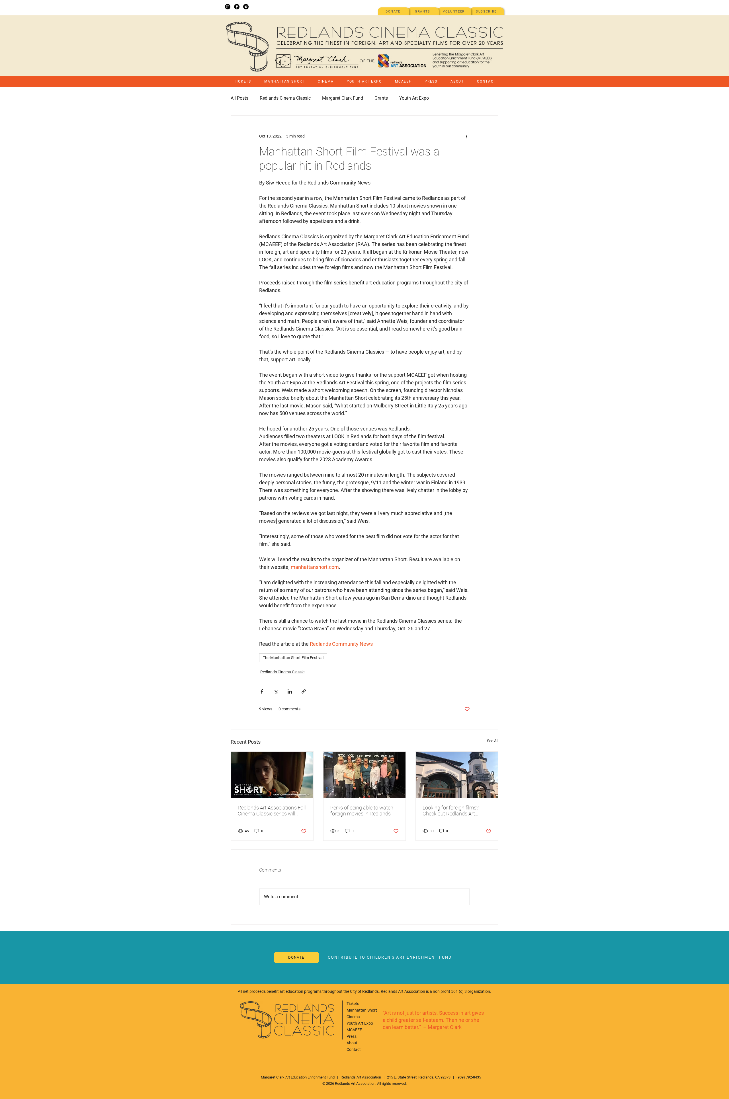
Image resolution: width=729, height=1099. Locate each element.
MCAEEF (354, 1030)
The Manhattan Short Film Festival (293, 657)
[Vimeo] (246, 6)
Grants (381, 98)
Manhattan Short (362, 1010)
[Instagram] (227, 6)
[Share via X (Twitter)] (276, 691)
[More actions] (466, 136)
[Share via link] (303, 691)
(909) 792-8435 (468, 1077)
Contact (354, 1049)
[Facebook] (236, 6)
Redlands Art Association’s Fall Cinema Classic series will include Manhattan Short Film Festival (272, 811)
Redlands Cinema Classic (285, 98)
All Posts (239, 98)
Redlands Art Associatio (360, 1077)
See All (492, 741)
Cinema (353, 1016)
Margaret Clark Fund (342, 98)
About (352, 1043)
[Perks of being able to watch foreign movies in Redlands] (364, 775)
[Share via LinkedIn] (289, 691)
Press (352, 1036)
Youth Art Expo (414, 98)
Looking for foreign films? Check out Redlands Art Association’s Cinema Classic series (455, 811)
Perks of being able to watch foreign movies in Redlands (361, 811)
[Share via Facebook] (262, 691)
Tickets (353, 1003)
